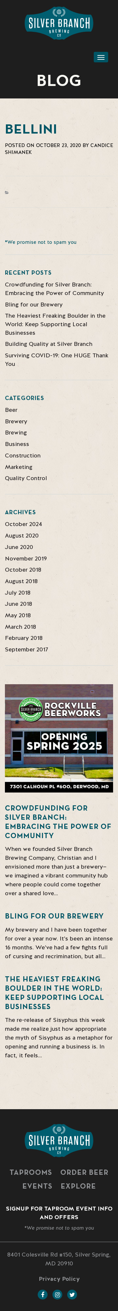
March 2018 (20, 626)
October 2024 (23, 524)
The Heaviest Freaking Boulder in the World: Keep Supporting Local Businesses (55, 324)
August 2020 (22, 535)
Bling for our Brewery (34, 304)
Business (17, 444)
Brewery (16, 421)
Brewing (16, 432)
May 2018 (18, 615)
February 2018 (24, 638)
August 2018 (21, 581)
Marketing (18, 467)
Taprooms (31, 1173)
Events (37, 1186)
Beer (11, 409)
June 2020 (19, 547)
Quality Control (26, 478)
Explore (78, 1186)
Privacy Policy (59, 1278)
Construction (23, 455)
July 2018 (17, 592)
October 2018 (23, 569)
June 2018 (18, 603)
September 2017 (26, 649)
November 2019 (26, 558)
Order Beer (84, 1173)
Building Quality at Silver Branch (48, 344)
